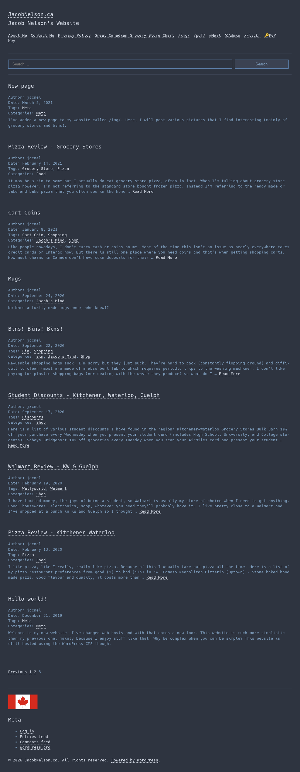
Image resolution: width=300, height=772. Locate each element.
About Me (17, 35)
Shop (74, 240)
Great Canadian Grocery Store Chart (134, 35)
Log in (27, 731)
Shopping (57, 235)
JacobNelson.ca (30, 14)
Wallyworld (34, 488)
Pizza (63, 168)
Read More (143, 191)
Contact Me (42, 35)
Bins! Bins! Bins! (35, 329)
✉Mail (215, 35)
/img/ (184, 35)
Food (41, 174)
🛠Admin (232, 35)
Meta (27, 108)
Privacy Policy (74, 35)
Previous (17, 672)
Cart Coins (24, 213)
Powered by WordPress (134, 760)
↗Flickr (252, 35)
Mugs (14, 279)
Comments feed (35, 742)
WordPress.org (35, 747)
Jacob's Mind (50, 240)
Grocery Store (37, 168)
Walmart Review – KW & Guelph (53, 466)
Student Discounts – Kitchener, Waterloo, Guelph (84, 395)
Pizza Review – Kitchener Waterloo (61, 532)
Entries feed (34, 736)
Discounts (32, 417)
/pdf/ (199, 35)
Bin (25, 351)
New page (21, 86)
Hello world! (27, 599)
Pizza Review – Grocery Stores (55, 146)
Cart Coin (32, 235)
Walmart (58, 488)
